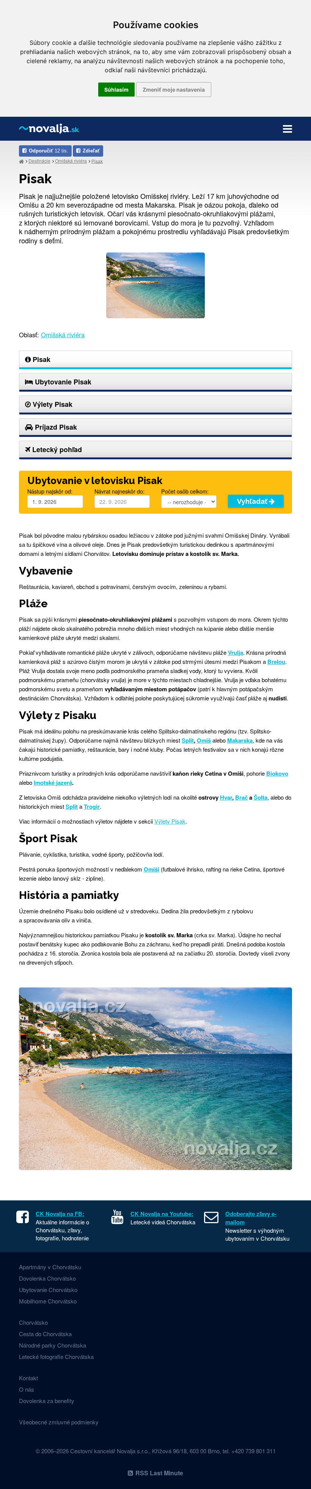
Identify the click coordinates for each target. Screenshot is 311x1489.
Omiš (204, 740)
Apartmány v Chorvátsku (50, 1267)
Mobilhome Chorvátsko (48, 1301)
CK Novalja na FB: (60, 1214)
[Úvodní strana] (21, 161)
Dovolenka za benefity (46, 1401)
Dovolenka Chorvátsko (47, 1278)
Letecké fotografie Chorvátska (56, 1356)
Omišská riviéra (71, 160)
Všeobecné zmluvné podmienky (59, 1422)
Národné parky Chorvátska (52, 1345)
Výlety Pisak (51, 404)
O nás (26, 1389)
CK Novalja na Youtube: (161, 1214)
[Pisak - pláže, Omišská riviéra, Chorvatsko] (155, 284)
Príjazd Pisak (55, 427)
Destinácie (39, 160)
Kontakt (28, 1378)
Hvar (226, 797)
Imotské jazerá (53, 782)
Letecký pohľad (56, 449)
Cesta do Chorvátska (45, 1334)
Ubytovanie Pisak (62, 382)
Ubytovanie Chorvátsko (48, 1290)
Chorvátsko (33, 1322)
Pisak (97, 160)
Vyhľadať (253, 501)
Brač (241, 797)
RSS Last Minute (159, 1472)
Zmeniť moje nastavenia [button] (174, 89)
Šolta (260, 797)
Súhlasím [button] (116, 89)
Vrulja (235, 652)
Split (188, 740)
